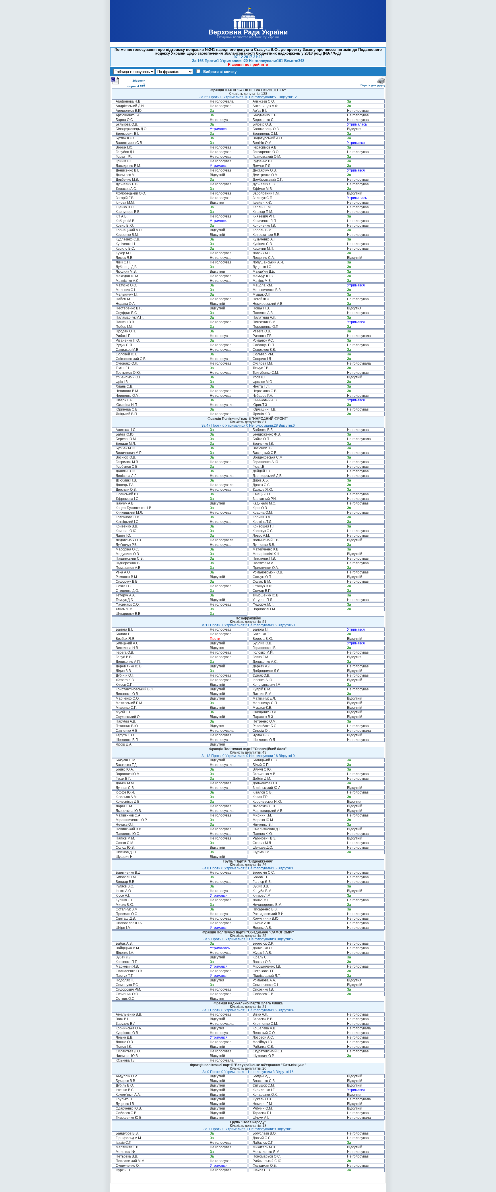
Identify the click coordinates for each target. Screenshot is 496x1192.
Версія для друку (373, 85)
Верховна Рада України (248, 32)
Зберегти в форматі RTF (136, 83)
